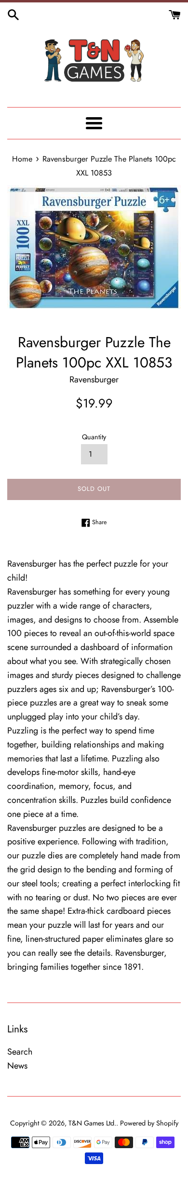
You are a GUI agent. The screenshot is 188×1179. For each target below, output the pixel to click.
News (17, 1065)
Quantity (94, 437)
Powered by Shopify (149, 1123)
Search (19, 1051)
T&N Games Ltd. (92, 1123)
